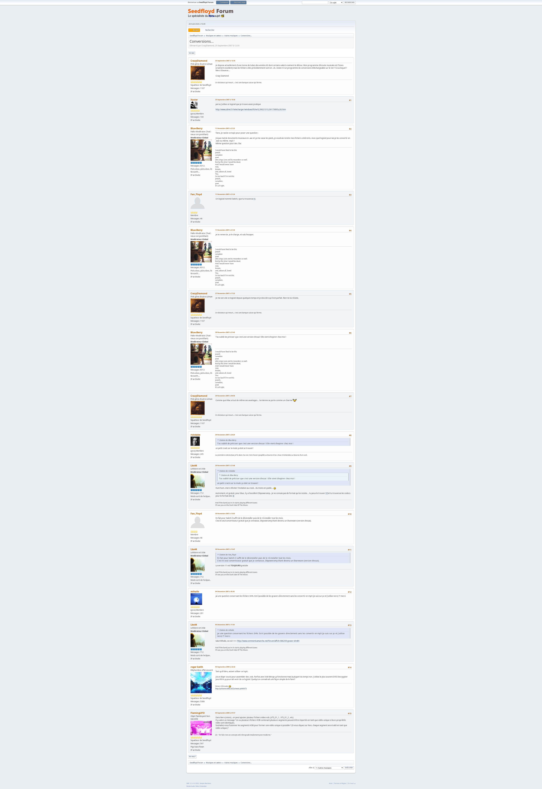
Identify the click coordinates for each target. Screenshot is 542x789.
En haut (192, 756)
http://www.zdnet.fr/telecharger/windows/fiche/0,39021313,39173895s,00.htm (251, 109)
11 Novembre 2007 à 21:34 (225, 230)
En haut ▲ (352, 783)
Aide (330, 783)
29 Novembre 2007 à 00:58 (225, 396)
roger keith (197, 666)
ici (254, 199)
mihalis (195, 591)
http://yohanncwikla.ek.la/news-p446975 (231, 688)
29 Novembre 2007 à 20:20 (225, 435)
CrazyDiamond (199, 60)
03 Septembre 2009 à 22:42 (225, 667)
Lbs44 (194, 465)
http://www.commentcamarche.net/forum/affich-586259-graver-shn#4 (268, 641)
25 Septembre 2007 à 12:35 (225, 61)
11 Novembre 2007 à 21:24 (225, 194)
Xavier (194, 99)
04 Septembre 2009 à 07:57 (225, 713)
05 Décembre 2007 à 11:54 (225, 625)
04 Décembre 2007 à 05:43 (225, 591)
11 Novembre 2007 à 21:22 (225, 128)
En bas (191, 53)
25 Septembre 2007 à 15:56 (225, 100)
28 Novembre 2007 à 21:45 (225, 332)
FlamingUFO (198, 712)
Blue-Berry (196, 128)
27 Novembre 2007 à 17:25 (225, 293)
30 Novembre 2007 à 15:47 (225, 549)
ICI (326, 493)
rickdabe (195, 434)
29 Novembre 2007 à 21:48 (225, 465)
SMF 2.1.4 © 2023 (192, 783)
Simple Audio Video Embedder (196, 786)
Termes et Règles (340, 783)
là (233, 496)
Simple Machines (205, 783)
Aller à (311, 767)
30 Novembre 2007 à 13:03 (225, 513)
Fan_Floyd (196, 194)
